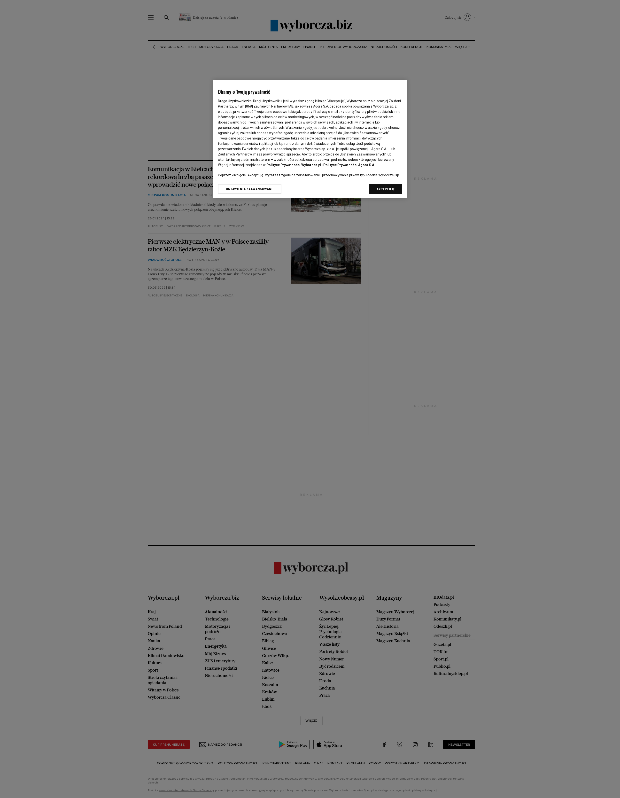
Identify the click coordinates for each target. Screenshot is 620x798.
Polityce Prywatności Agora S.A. (349, 165)
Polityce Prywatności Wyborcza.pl (293, 165)
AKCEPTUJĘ (386, 189)
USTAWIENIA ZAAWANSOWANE (249, 189)
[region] (310, 139)
